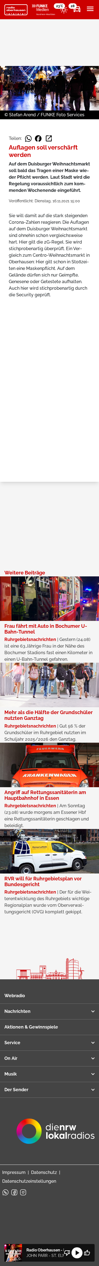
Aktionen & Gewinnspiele (31, 1027)
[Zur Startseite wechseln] (16, 10)
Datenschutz (44, 1172)
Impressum (14, 1172)
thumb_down (67, 1253)
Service (12, 1042)
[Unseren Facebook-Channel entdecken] (14, 1192)
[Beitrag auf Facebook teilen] (38, 138)
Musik (10, 1074)
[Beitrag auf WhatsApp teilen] (28, 138)
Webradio (14, 995)
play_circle (77, 1252)
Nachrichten (17, 1011)
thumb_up (87, 1253)
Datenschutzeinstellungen (29, 1181)
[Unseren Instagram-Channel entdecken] (23, 1192)
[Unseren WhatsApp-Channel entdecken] (5, 1192)
